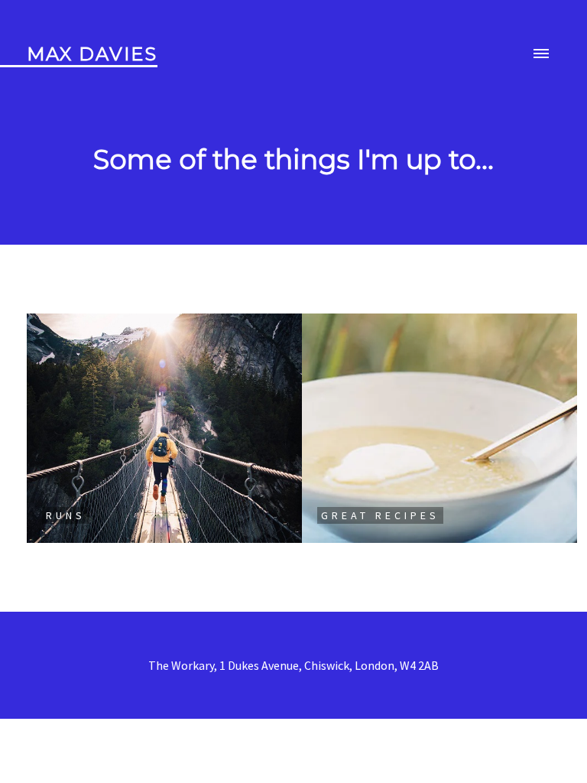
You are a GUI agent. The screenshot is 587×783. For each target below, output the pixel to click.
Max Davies (92, 54)
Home (294, 700)
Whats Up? (293, 742)
